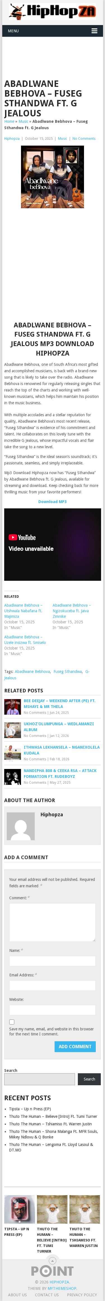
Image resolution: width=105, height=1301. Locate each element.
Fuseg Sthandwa (67, 671)
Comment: (19, 897)
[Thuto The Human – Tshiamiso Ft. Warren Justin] (84, 1209)
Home (9, 121)
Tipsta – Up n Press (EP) (30, 1109)
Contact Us (47, 1295)
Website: (16, 999)
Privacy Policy (82, 1295)
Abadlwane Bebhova (32, 671)
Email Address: (23, 974)
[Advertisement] (54, 51)
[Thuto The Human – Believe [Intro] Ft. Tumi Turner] (52, 1209)
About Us (17, 1295)
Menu (13, 31)
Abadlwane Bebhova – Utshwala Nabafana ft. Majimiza (23, 611)
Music (23, 121)
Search (10, 1070)
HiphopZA (59, 1282)
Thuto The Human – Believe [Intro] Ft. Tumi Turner (53, 1116)
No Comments (84, 138)
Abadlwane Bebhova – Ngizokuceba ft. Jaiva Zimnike (72, 611)
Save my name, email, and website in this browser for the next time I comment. (51, 1031)
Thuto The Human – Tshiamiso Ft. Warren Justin (50, 1124)
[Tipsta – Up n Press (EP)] (19, 1209)
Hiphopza (12, 138)
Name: (16, 950)
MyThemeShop (62, 1288)
